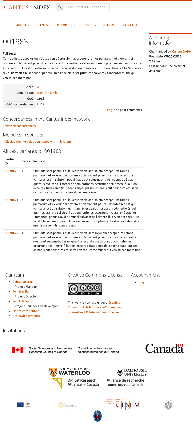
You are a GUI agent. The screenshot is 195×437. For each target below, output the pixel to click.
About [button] (21, 25)
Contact (130, 25)
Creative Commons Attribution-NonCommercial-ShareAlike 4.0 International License (95, 307)
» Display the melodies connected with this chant (37, 142)
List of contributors (26, 311)
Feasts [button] (109, 25)
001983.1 (11, 200)
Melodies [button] (65, 25)
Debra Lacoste (22, 282)
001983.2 (11, 233)
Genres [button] (88, 25)
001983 (10, 171)
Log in (111, 110)
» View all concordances (19, 126)
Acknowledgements (26, 316)
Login (142, 282)
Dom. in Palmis (47, 93)
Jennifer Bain (21, 291)
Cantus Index (181, 51)
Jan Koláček (20, 301)
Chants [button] (42, 25)
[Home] (28, 5)
